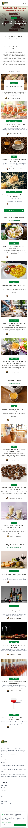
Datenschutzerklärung (6, 822)
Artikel (3, 762)
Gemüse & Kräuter (5, 806)
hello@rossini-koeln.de (7, 759)
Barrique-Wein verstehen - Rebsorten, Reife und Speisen (13, 774)
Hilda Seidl (3, 790)
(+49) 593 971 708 (6, 757)
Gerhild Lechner (4, 787)
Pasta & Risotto (14, 243)
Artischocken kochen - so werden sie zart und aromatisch (13, 771)
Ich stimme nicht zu (8, 824)
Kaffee (14, 18)
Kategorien (4, 794)
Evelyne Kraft (4, 785)
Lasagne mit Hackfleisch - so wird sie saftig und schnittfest (13, 769)
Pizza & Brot (14, 83)
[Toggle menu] (25, 3)
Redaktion (4, 782)
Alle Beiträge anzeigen (14, 220)
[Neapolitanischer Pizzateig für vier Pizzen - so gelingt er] (14, 82)
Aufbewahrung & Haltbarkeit (14, 121)
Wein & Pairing (14, 571)
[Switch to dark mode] (23, 3)
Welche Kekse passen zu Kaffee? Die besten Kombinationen (13, 776)
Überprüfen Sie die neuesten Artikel (14, 210)
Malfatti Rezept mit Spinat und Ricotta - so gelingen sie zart (14, 778)
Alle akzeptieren (20, 824)
